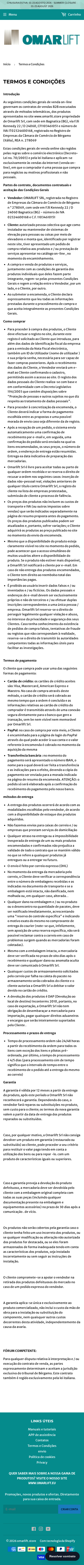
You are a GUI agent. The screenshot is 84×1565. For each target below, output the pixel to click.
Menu (13, 14)
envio (42, 1451)
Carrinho (74, 14)
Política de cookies (42, 1457)
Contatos (42, 1440)
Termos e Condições (42, 1446)
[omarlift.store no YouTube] (48, 1529)
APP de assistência (42, 1435)
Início (7, 64)
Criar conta (69, 1509)
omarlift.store (26, 1541)
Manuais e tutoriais (42, 1429)
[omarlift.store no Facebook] (33, 1529)
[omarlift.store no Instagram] (41, 1529)
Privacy (42, 1462)
